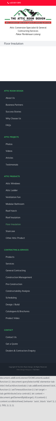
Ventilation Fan (13, 197)
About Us (10, 98)
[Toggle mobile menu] (51, 9)
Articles (9, 157)
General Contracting (16, 270)
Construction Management (19, 277)
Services (10, 263)
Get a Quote (12, 343)
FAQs (8, 125)
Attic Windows (13, 183)
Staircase (10, 231)
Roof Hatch (11, 210)
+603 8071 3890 (15, 3)
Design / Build (12, 304)
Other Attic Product (15, 238)
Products (10, 257)
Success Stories (13, 111)
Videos (9, 151)
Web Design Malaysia (24, 370)
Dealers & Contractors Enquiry (20, 350)
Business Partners (14, 104)
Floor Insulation (13, 224)
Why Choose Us (13, 118)
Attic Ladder (12, 190)
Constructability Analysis (18, 291)
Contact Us (11, 337)
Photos (9, 144)
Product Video (12, 318)
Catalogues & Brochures (17, 311)
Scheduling (11, 297)
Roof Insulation (13, 217)
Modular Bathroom (15, 204)
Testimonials (12, 164)
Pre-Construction (14, 284)
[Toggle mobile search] (46, 9)
